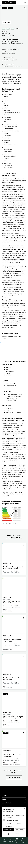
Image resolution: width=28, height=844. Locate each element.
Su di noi (4, 795)
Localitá (4, 799)
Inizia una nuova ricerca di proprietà (12, 66)
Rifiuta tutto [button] (20, 830)
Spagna (3, 28)
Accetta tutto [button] (8, 830)
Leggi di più (9, 817)
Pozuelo (12, 28)
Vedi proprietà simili (9, 64)
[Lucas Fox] (9, 2)
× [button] (24, 809)
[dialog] (14, 822)
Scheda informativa (8, 57)
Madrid (8, 28)
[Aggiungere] (24, 8)
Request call (17, 841)
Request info (23, 841)
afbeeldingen (6, 22)
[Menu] (25, 3)
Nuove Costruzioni (7, 803)
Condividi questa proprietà (10, 60)
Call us (5, 841)
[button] (23, 551)
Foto (14, 352)
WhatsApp (11, 841)
